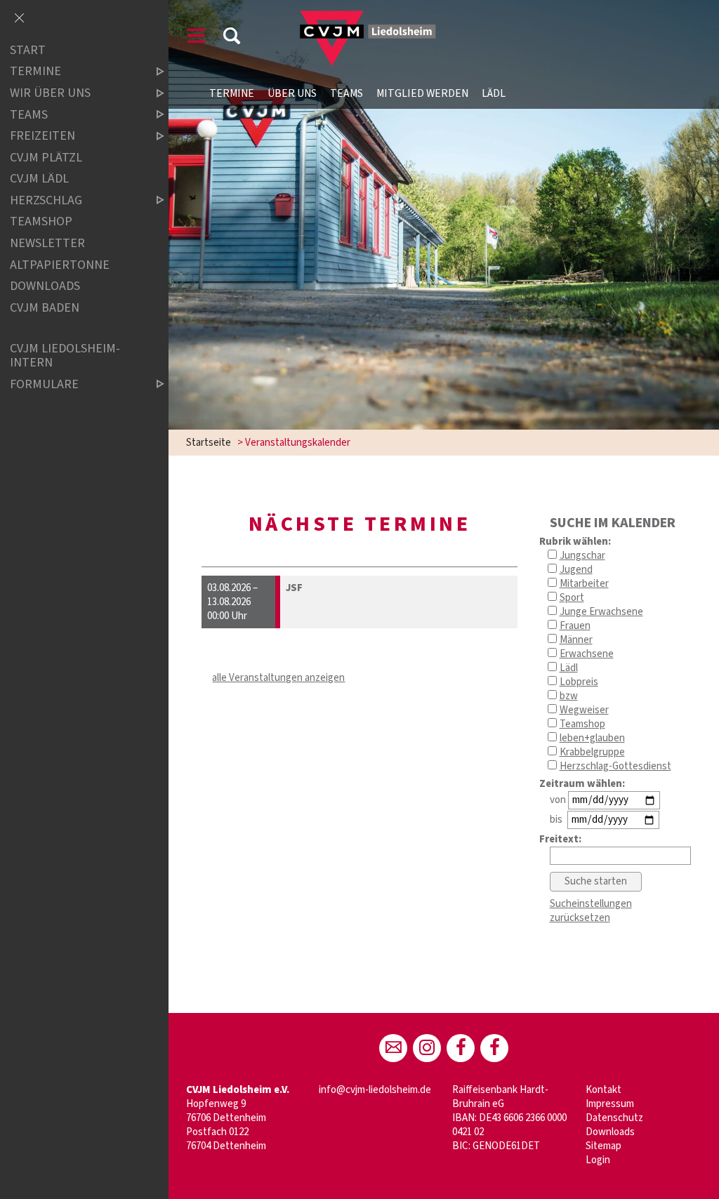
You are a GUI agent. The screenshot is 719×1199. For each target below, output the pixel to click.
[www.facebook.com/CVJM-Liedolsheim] (461, 1048)
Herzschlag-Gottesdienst (615, 766)
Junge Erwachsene (601, 611)
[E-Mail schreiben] (393, 1048)
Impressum (610, 1104)
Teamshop (582, 724)
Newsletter (47, 243)
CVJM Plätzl (46, 158)
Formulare (44, 384)
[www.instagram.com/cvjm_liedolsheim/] (427, 1048)
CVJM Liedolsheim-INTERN (65, 355)
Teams (346, 93)
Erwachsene (587, 654)
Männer (576, 639)
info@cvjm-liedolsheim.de (375, 1089)
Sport (572, 597)
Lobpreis (579, 682)
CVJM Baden (44, 308)
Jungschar (582, 555)
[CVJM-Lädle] (494, 1048)
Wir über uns (50, 93)
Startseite (208, 442)
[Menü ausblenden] (19, 19)
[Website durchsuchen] (231, 38)
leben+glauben (592, 738)
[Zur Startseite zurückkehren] (356, 17)
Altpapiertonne (60, 265)
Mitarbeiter (584, 583)
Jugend (576, 569)
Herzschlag (46, 200)
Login (598, 1160)
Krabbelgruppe (592, 752)
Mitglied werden (422, 93)
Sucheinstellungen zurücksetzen (591, 910)
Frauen (575, 625)
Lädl (494, 93)
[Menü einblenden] (196, 38)
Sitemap (603, 1146)
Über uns (292, 93)
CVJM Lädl (39, 179)
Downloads (610, 1132)
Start (28, 50)
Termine (231, 93)
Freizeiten (42, 136)
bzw (569, 696)
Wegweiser (584, 710)
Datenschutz (614, 1118)
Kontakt (603, 1089)
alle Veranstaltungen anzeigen (278, 677)
